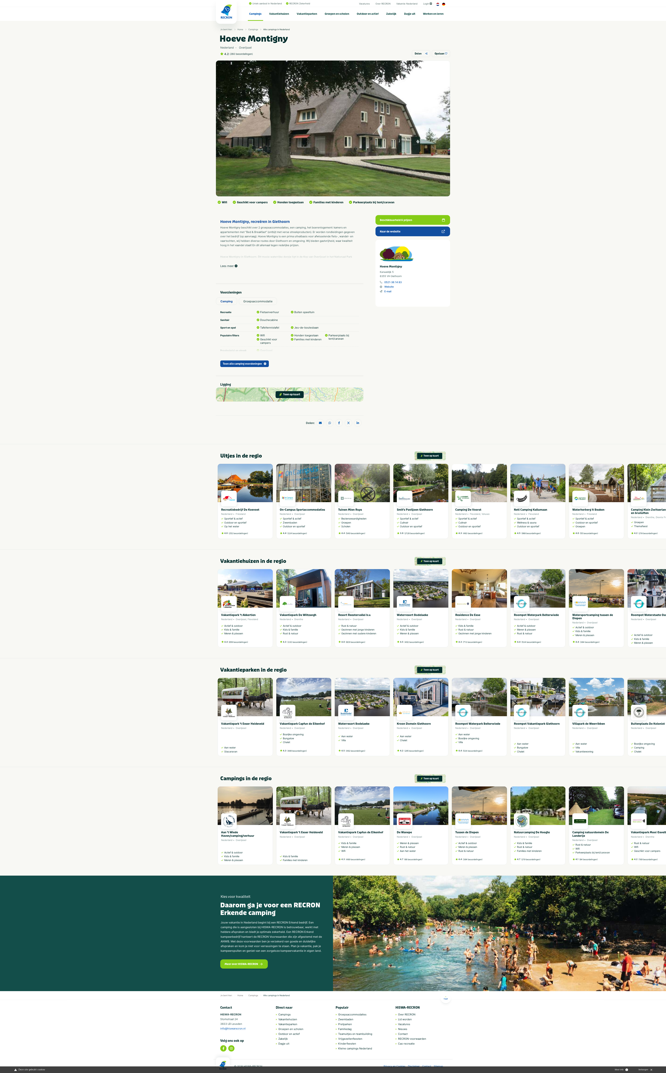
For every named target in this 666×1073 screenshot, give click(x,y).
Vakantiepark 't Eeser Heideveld (242, 724)
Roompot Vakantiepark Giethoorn (537, 724)
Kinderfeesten (347, 1043)
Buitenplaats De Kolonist (648, 724)
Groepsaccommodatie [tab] (257, 301)
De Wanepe (404, 832)
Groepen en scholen (337, 14)
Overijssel (299, 514)
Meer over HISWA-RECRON (241, 964)
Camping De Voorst (468, 510)
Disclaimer (414, 1066)
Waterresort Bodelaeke (412, 615)
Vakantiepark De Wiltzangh (298, 615)
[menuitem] (255, 14)
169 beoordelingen (648, 859)
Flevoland (475, 514)
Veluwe (486, 514)
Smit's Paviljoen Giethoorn (415, 510)
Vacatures (364, 3)
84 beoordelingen (588, 859)
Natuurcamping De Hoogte (532, 832)
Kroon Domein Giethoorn (414, 724)
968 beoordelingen (531, 533)
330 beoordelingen (297, 642)
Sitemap (438, 1066)
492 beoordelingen (414, 642)
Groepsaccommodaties (352, 1014)
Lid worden (405, 1019)
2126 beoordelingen (414, 533)
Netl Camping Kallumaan (530, 510)
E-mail (387, 291)
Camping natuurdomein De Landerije (590, 834)
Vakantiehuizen (279, 14)
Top (446, 999)
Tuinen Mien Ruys (350, 510)
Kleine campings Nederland (355, 1048)
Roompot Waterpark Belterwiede (536, 615)
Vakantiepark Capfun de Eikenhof (302, 724)
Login (426, 3)
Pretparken (345, 1024)
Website (389, 286)
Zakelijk (391, 14)
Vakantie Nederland (406, 3)
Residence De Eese (467, 615)
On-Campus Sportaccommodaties (302, 510)
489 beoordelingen (297, 751)
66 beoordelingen (413, 859)
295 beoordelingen (414, 751)
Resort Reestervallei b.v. (354, 615)
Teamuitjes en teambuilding (355, 1034)
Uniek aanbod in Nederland (267, 3)
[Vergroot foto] (333, 128)
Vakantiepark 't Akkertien (238, 615)
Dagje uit (409, 14)
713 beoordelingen (472, 642)
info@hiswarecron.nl (233, 1028)
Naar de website (390, 231)
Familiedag (345, 1029)
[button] (446, 503)
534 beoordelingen (531, 642)
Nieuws (402, 1029)
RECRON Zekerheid (299, 3)
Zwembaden (345, 1019)
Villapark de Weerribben (588, 724)
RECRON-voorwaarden (412, 1038)
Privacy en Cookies (394, 1066)
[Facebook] (223, 1048)
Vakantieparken (307, 14)
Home (240, 29)
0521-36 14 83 (393, 282)
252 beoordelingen (238, 533)
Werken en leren (433, 14)
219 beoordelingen (531, 859)
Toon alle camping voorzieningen (242, 363)
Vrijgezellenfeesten (350, 1038)
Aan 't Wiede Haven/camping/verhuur (237, 834)
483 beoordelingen (472, 533)
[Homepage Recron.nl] (223, 1065)
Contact (403, 1034)
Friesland (241, 514)
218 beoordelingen (648, 533)
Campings (255, 14)
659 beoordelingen (238, 642)
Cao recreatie (406, 1043)
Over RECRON (383, 3)
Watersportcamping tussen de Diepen (592, 616)
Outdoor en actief (368, 14)
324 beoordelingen (297, 533)
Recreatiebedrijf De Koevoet (240, 510)
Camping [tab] (226, 301)
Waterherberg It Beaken (588, 510)
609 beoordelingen (355, 642)
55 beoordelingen (588, 533)
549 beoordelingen (355, 533)
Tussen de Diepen (467, 832)
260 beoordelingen (241, 54)
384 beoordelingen (589, 642)
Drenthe (650, 517)
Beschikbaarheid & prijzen (396, 220)
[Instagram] (231, 1048)
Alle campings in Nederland (276, 29)
